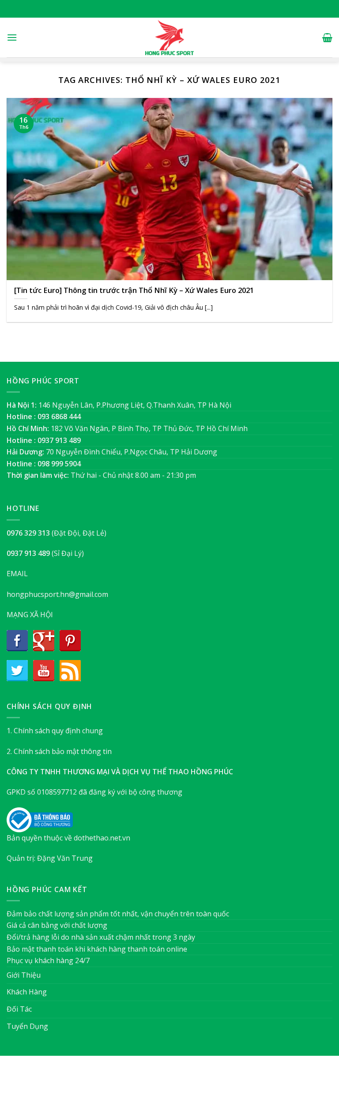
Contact (213, 1089)
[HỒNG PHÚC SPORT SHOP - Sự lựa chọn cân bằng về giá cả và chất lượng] (169, 37)
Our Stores (155, 1089)
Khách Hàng (27, 992)
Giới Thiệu (24, 975)
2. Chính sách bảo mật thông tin (59, 751)
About (122, 1089)
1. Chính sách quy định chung (55, 730)
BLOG (186, 1089)
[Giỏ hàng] (327, 37)
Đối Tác (19, 1009)
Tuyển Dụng (27, 1026)
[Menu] (12, 37)
